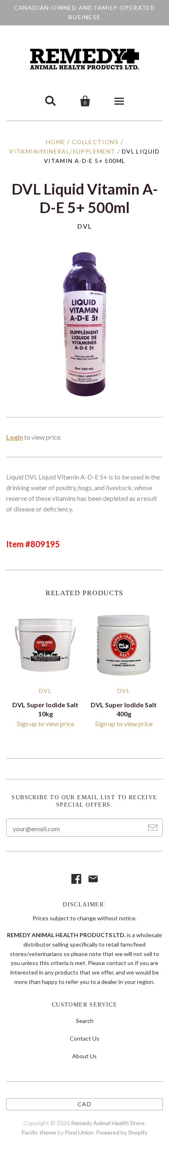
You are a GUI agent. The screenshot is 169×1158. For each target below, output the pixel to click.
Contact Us (84, 1038)
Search (85, 1020)
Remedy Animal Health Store (107, 1122)
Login (14, 437)
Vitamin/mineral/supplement (62, 151)
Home (56, 141)
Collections (95, 141)
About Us (84, 1056)
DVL (84, 226)
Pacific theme (38, 1132)
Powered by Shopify (121, 1132)
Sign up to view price (45, 723)
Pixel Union (79, 1132)
